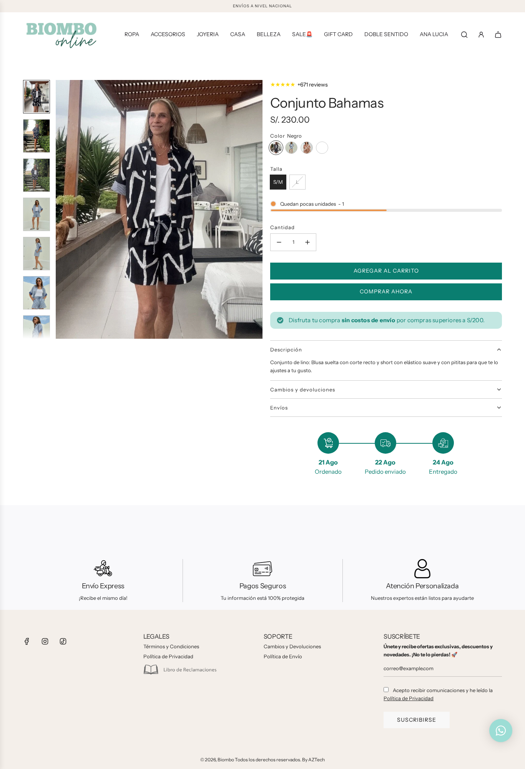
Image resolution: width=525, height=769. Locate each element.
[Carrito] (498, 34)
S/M (278, 182)
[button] (62, 209)
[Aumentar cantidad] (307, 242)
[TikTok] (63, 641)
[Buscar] (464, 34)
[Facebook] (26, 641)
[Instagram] (45, 641)
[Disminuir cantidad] (279, 242)
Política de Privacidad (409, 698)
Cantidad (282, 227)
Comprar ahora (386, 291)
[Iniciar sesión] (481, 34)
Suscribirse (416, 719)
